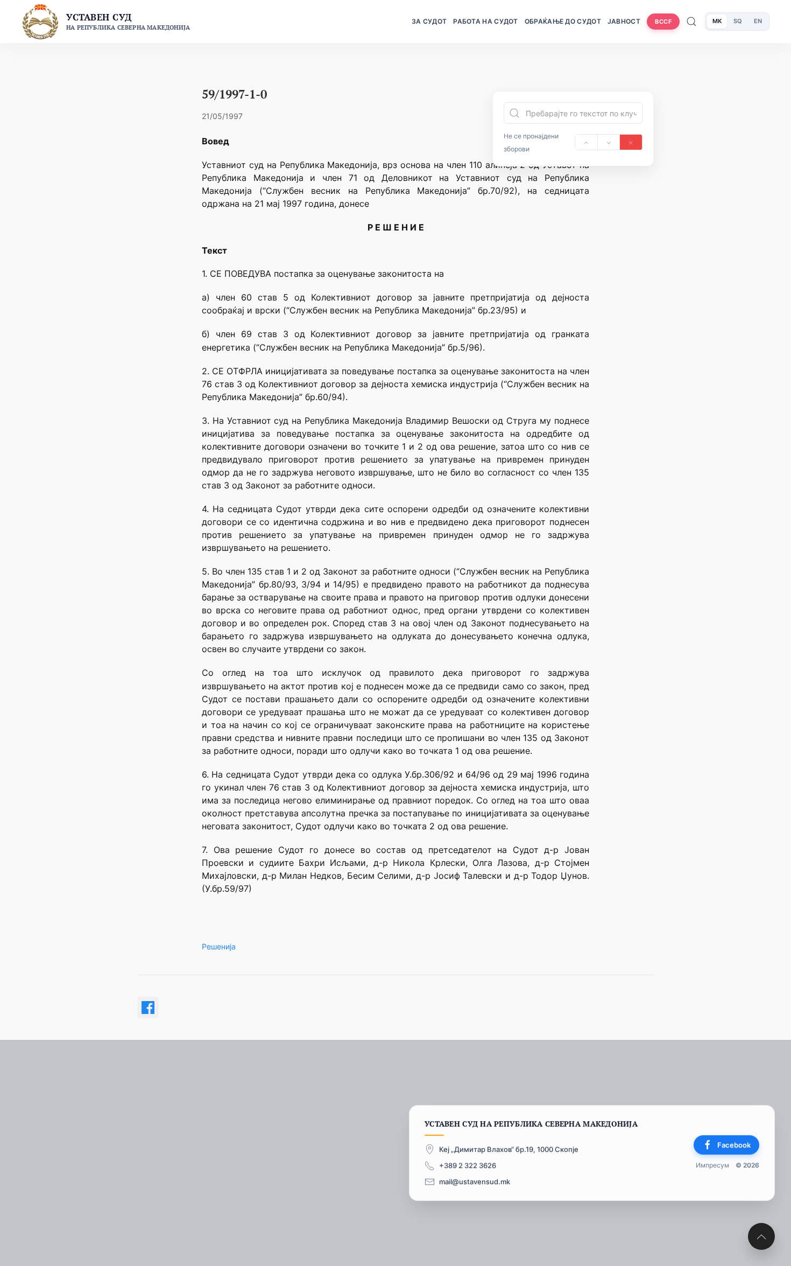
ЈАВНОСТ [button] (624, 21)
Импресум (712, 1165)
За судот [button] (429, 21)
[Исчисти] (630, 142)
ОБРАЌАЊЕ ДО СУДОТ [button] (563, 21)
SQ (737, 21)
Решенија (219, 946)
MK (717, 21)
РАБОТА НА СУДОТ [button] (485, 21)
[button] (761, 1236)
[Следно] (608, 142)
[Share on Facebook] (148, 1007)
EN (758, 21)
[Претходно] (586, 142)
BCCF (663, 21)
